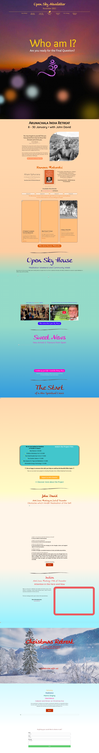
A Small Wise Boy (66, 230)
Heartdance (36, 302)
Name (29, 732)
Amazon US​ (28, 193)
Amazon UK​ (42, 193)
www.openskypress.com (47, 190)
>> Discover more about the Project (49, 482)
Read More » (25, 241)
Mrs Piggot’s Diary (47, 231)
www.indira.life (37, 601)
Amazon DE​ (71, 193)
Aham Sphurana (32, 174)
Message (30, 739)
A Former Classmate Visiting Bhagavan (28, 232)
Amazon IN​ (57, 193)
